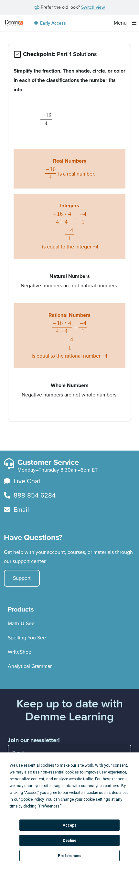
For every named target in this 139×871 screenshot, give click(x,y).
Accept (69, 825)
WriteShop (19, 652)
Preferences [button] (49, 806)
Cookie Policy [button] (32, 799)
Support (22, 578)
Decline (69, 840)
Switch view (93, 7)
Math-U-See (21, 623)
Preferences (69, 856)
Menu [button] (121, 23)
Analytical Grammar (30, 666)
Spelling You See (27, 637)
